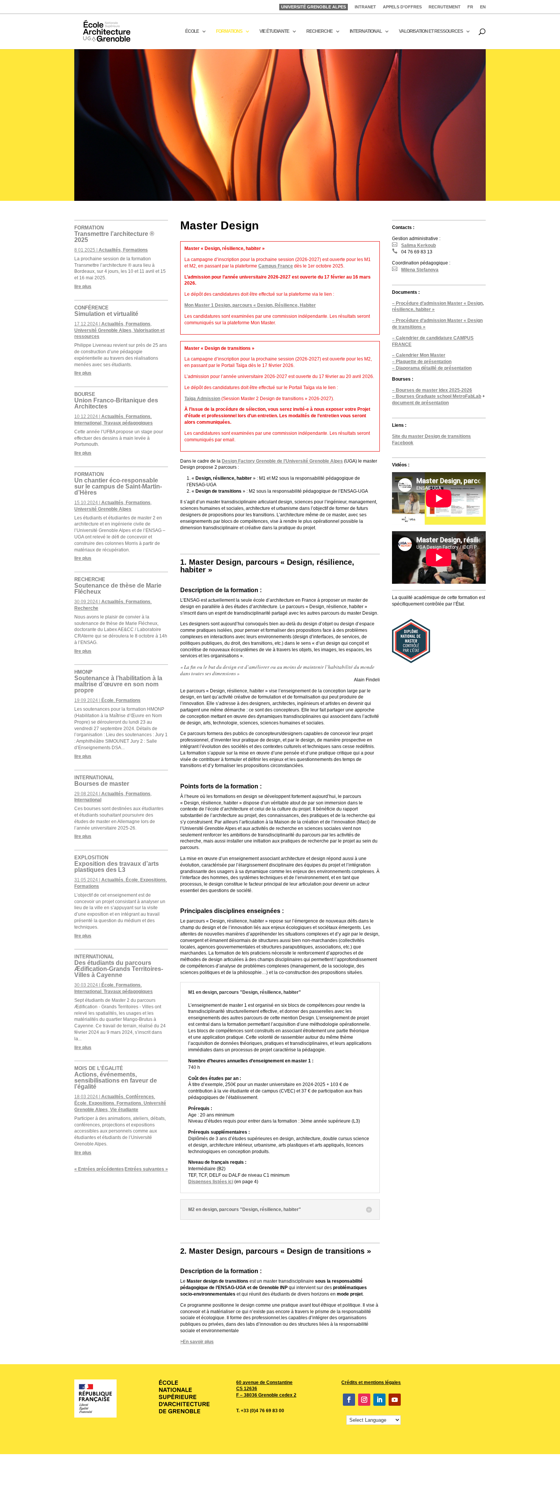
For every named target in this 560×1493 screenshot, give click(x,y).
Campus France (275, 266)
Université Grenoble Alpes (102, 330)
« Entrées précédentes (99, 1169)
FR (470, 7)
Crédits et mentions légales (371, 1382)
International (87, 423)
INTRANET (365, 7)
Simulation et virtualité (106, 311)
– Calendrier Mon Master (418, 355)
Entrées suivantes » (146, 1169)
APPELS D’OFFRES (402, 7)
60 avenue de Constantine (264, 1382)
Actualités (110, 250)
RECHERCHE (319, 31)
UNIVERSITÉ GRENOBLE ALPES (313, 7)
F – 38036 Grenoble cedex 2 (266, 1395)
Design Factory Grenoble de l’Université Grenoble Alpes (282, 461)
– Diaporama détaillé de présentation (432, 368)
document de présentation (420, 402)
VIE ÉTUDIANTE (274, 31)
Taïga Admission (202, 398)
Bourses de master (101, 781)
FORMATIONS (229, 31)
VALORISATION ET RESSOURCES (431, 31)
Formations (135, 250)
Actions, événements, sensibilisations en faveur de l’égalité (115, 1077)
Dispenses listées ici (210, 1181)
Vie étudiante (124, 1109)
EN (483, 7)
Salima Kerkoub (414, 245)
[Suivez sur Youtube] (395, 1400)
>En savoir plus (197, 1341)
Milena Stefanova (415, 269)
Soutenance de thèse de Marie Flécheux (118, 586)
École (107, 700)
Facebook (402, 442)
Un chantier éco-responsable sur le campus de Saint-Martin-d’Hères (118, 483)
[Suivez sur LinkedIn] (379, 1400)
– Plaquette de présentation (421, 361)
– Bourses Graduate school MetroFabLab (436, 396)
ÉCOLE (192, 31)
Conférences (140, 1096)
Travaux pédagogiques (128, 423)
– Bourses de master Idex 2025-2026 (432, 390)
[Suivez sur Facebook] (349, 1400)
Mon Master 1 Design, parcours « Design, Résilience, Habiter (250, 305)
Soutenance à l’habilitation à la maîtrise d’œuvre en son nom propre (118, 681)
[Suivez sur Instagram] (364, 1400)
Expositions (153, 880)
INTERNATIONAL (366, 31)
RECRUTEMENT (445, 7)
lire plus (82, 286)
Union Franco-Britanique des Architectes (116, 400)
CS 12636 (246, 1388)
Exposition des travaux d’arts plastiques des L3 (116, 864)
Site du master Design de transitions (431, 436)
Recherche (86, 608)
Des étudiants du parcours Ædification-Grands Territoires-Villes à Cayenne (118, 966)
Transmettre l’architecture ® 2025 (114, 234)
